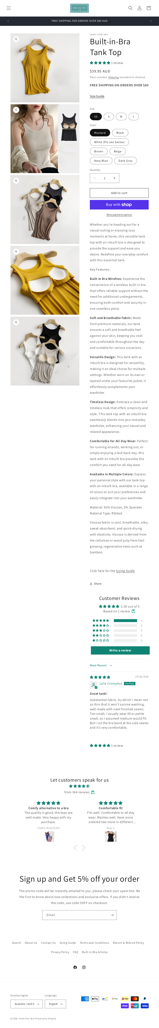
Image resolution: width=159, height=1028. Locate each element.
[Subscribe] (112, 915)
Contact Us (48, 943)
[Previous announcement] (8, 21)
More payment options (119, 214)
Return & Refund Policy (128, 943)
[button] (8, 8)
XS (96, 116)
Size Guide (97, 96)
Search (16, 943)
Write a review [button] (120, 650)
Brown (98, 151)
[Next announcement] (150, 21)
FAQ (75, 952)
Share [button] (98, 583)
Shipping (113, 77)
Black (120, 133)
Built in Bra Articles (95, 952)
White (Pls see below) (109, 142)
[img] (100, 677)
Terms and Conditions (94, 943)
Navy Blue (101, 161)
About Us (31, 943)
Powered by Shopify (45, 1018)
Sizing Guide (125, 571)
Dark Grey (125, 161)
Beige (118, 151)
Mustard (100, 133)
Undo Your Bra (26, 1018)
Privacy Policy (60, 952)
